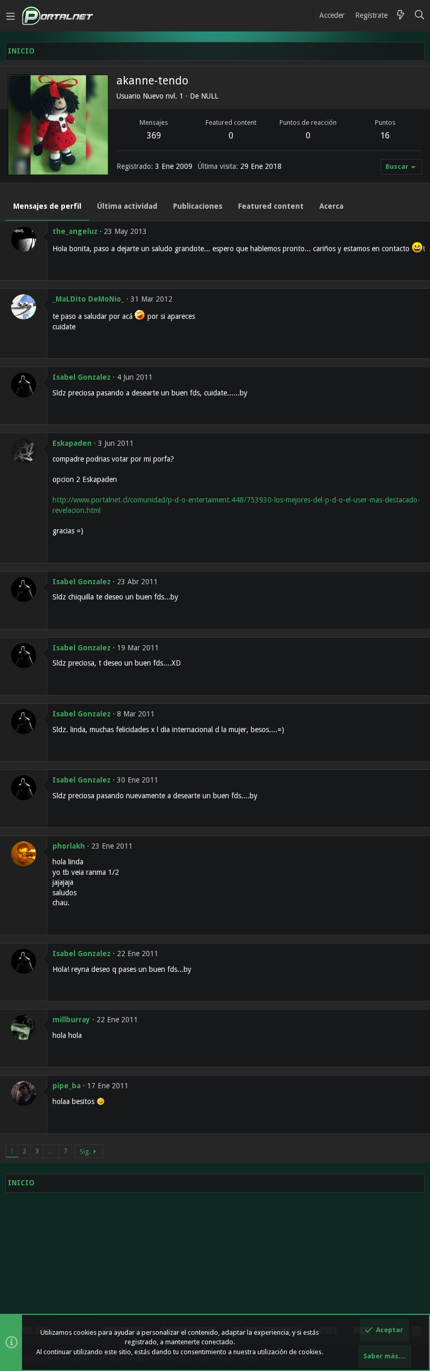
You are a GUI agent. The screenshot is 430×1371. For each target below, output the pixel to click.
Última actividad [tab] (127, 206)
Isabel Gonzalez (81, 377)
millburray (71, 1019)
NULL (209, 96)
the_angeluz (75, 231)
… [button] (51, 1151)
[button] (10, 15)
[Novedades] (401, 15)
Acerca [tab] (331, 206)
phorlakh (68, 846)
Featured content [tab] (271, 206)
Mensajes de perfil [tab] (47, 206)
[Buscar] (420, 15)
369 (154, 136)
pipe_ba (66, 1085)
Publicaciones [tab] (197, 206)
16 (385, 136)
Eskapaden (72, 443)
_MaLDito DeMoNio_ (88, 299)
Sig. (85, 1151)
